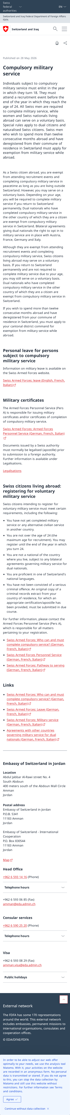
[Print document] (57, 43)
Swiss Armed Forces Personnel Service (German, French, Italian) (34, 657)
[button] (64, 999)
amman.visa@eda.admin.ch (22, 965)
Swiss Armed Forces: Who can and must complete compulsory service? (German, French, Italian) (35, 644)
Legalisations (12, 471)
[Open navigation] (64, 29)
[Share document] (65, 43)
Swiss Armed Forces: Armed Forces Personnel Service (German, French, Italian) (34, 431)
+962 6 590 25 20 (15, 925)
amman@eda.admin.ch (19, 904)
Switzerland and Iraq (25, 29)
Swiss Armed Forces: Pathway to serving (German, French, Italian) (35, 667)
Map (6, 860)
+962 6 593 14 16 (15, 877)
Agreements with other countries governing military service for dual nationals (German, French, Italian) (31, 734)
